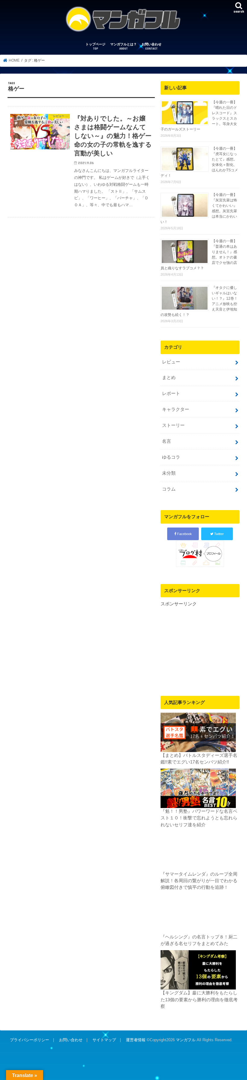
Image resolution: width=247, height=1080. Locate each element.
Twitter (218, 534)
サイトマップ (104, 1040)
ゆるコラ (171, 457)
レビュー (171, 361)
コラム (169, 489)
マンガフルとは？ (123, 46)
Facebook (184, 534)
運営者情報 (135, 1040)
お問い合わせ (151, 46)
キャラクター (175, 409)
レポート (171, 393)
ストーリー (173, 425)
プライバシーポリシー (29, 1040)
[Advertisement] (200, 644)
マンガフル (185, 1040)
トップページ (95, 46)
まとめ (169, 377)
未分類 (169, 473)
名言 (166, 441)
